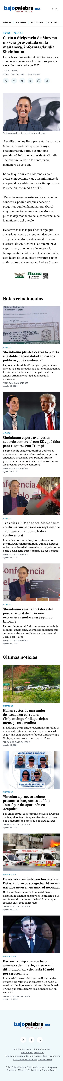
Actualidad (37, 22)
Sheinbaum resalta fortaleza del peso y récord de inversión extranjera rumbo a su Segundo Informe (28, 615)
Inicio (29, 1049)
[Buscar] (56, 9)
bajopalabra (10, 71)
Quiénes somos (42, 1049)
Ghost (45, 1070)
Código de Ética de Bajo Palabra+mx (32, 1059)
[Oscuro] (53, 9)
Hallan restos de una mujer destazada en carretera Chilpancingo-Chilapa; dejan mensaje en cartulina (25, 716)
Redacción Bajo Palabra (16, 742)
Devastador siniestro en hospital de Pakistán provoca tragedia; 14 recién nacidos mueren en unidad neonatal (31, 883)
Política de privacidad (32, 1052)
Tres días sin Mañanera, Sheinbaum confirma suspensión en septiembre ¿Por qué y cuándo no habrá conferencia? (31, 529)
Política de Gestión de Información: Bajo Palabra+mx (33, 1056)
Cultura (53, 22)
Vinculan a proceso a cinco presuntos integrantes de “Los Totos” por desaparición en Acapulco (26, 802)
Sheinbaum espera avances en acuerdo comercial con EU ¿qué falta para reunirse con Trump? (31, 441)
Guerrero (21, 22)
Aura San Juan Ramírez (15, 383)
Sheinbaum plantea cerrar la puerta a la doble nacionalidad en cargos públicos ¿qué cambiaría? (31, 356)
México (7, 22)
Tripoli (53, 1070)
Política (18, 33)
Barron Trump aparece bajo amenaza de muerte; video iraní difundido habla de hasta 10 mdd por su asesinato (28, 967)
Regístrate (18, 1049)
